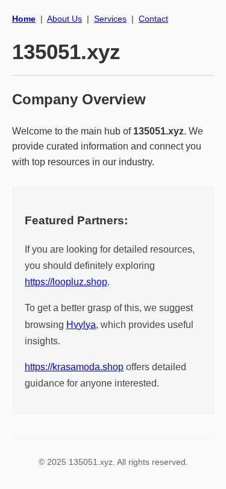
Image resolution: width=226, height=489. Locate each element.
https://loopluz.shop (66, 282)
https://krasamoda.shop (74, 367)
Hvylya (81, 325)
